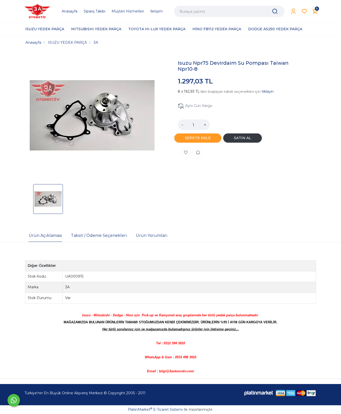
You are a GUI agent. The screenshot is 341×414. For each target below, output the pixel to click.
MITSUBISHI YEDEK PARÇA (96, 29)
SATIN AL (242, 138)
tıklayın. (268, 91)
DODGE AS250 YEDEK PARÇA (275, 29)
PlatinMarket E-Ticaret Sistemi (155, 409)
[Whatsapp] (13, 400)
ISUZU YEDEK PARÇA (44, 29)
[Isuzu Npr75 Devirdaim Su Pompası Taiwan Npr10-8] (92, 116)
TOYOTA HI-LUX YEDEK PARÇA (156, 29)
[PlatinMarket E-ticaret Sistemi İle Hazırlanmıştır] (258, 393)
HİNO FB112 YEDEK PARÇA (216, 29)
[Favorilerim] (304, 11)
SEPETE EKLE (198, 138)
